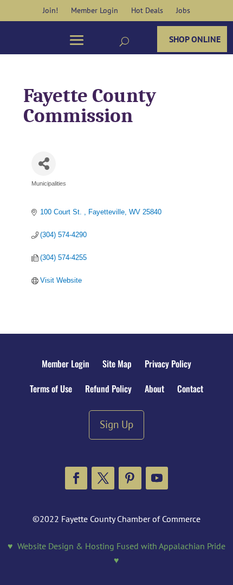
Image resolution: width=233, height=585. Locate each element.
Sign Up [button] (116, 424)
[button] (76, 478)
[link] (50, 10)
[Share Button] (43, 163)
